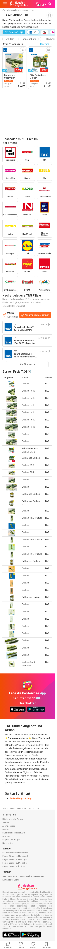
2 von (12, 44)
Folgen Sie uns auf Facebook (15, 856)
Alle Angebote (13, 10)
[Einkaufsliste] (43, 3)
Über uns (6, 836)
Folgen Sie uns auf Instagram (15, 859)
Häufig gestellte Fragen (12, 819)
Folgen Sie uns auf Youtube (14, 863)
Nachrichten (7, 843)
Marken (5, 829)
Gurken (25, 10)
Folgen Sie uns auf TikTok (14, 866)
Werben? (6, 822)
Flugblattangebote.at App (13, 833)
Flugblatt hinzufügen (11, 839)
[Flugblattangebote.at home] (19, 4)
